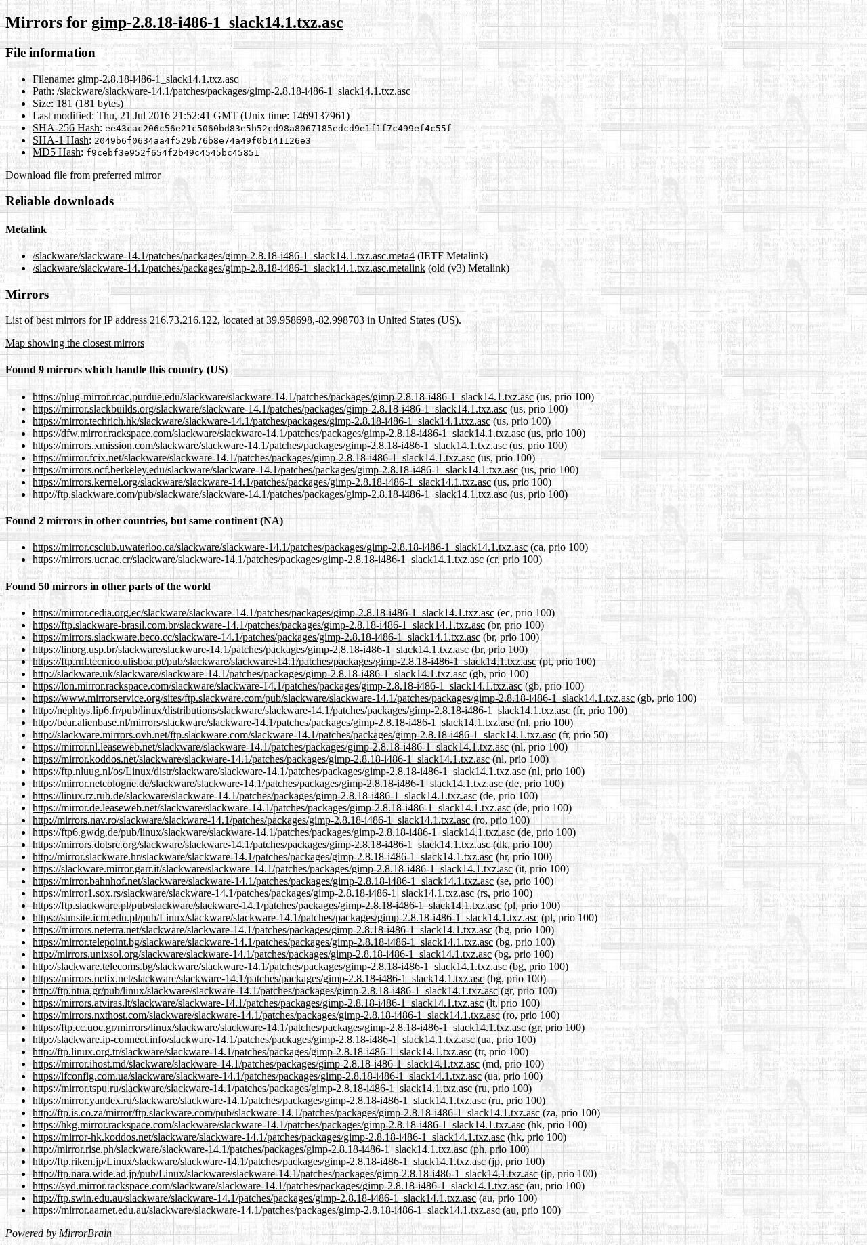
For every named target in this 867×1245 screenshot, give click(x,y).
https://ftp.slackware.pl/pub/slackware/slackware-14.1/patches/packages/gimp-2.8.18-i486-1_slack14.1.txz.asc (267, 905)
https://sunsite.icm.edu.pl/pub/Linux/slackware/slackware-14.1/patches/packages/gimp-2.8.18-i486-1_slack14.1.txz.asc (285, 917)
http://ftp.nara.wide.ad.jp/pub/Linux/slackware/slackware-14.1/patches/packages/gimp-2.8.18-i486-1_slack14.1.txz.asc (285, 1173)
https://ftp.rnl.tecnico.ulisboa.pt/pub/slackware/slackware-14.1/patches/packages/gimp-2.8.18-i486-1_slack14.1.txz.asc (284, 661)
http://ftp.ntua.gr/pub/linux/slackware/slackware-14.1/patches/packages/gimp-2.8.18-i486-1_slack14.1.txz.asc (265, 990)
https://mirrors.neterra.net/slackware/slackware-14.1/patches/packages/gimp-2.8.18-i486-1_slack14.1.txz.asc (262, 929)
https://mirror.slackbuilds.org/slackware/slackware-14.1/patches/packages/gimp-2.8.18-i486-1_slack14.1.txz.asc (270, 409)
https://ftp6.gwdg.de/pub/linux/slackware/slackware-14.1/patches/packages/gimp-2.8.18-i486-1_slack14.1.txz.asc (274, 832)
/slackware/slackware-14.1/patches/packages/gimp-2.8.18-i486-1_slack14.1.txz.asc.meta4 (224, 255)
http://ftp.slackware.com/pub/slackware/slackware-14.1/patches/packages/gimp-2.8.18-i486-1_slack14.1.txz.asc (270, 494)
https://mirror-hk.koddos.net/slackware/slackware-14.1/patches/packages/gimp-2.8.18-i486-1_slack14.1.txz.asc (269, 1137)
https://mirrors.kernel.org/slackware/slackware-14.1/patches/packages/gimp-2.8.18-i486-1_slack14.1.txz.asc (262, 482)
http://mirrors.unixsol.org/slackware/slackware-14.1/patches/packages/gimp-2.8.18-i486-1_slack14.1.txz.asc (262, 954)
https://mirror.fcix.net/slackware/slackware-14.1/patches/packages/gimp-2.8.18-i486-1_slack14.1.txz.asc (254, 457)
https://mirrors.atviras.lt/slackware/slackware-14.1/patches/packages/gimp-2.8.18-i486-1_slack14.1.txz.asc (258, 1003)
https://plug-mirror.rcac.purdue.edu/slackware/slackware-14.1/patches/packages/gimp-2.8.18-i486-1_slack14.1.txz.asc (283, 396)
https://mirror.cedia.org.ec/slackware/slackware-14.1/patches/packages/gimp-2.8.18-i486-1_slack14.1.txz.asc (263, 612)
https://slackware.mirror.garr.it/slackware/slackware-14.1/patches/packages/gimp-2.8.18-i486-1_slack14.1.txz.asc (273, 868)
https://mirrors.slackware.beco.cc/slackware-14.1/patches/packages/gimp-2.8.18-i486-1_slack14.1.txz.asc (256, 637)
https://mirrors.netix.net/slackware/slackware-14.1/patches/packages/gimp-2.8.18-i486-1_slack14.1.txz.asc (258, 978)
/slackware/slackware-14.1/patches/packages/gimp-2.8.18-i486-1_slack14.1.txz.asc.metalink (229, 268)
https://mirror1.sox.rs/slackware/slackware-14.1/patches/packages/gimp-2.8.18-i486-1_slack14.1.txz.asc (253, 893)
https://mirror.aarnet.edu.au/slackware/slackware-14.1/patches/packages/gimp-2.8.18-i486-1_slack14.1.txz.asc (266, 1210)
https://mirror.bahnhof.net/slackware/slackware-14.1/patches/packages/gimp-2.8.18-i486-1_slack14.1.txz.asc (263, 881)
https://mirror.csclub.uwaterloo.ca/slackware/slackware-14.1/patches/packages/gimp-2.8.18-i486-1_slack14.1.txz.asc (280, 547)
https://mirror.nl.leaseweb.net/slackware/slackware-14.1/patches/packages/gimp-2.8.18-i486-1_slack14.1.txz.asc (271, 747)
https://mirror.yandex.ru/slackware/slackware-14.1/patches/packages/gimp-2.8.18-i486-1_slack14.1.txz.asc (259, 1100)
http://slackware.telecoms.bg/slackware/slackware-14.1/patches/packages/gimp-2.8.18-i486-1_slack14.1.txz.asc (270, 966)
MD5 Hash (57, 152)
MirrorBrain (85, 1233)
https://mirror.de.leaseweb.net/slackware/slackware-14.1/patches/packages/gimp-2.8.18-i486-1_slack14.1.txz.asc (272, 808)
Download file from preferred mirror (83, 175)
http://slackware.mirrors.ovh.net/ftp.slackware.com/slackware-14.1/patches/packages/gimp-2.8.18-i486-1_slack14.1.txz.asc (294, 734)
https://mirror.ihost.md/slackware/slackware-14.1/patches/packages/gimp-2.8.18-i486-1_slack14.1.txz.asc (256, 1064)
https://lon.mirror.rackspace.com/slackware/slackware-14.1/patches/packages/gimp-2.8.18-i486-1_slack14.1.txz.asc (277, 686)
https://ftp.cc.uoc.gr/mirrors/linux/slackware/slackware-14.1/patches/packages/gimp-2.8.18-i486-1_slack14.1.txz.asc (279, 1027)
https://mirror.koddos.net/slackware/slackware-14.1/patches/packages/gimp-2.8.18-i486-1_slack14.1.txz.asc (261, 759)
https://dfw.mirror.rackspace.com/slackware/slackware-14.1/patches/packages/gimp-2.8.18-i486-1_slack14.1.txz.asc (279, 433)
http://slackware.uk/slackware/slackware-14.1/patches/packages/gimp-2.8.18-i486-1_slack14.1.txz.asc (250, 673)
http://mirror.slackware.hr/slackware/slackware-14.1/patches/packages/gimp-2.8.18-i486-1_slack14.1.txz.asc (263, 856)
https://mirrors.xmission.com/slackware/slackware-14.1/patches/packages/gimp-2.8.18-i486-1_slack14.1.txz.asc (270, 445)
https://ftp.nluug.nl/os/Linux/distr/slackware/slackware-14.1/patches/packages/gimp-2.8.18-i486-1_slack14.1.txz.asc (279, 771)
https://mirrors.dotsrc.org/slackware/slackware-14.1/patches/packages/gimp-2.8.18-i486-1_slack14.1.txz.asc (261, 844)
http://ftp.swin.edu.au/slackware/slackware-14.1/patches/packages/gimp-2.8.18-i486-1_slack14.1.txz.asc (254, 1198)
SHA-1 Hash (61, 140)
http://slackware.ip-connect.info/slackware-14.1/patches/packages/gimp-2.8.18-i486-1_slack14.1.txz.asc (254, 1039)
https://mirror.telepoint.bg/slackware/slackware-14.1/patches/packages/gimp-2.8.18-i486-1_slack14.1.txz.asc (263, 942)
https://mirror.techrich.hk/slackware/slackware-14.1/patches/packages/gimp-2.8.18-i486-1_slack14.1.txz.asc (261, 421)
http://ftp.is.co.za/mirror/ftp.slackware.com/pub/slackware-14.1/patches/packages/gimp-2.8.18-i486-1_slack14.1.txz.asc (286, 1112)
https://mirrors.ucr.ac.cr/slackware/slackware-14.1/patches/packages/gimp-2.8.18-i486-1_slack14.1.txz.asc (258, 559)
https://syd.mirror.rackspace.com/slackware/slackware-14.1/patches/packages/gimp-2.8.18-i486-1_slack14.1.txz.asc (278, 1185)
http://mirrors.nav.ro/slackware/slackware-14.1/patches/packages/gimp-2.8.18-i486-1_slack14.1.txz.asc (251, 820)
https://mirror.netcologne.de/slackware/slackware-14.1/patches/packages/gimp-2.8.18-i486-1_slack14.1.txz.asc (268, 783)
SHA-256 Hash (66, 127)
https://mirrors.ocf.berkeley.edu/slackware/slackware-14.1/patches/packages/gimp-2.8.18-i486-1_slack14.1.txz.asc (275, 470)
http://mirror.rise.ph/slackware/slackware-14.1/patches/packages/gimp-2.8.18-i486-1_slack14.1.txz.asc (250, 1149)
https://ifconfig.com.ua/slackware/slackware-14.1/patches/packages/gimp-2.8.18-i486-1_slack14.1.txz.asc (257, 1076)
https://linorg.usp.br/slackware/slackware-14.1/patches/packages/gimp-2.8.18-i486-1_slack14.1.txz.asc (251, 649)
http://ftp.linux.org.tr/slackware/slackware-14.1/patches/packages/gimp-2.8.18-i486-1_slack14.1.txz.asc (252, 1051)
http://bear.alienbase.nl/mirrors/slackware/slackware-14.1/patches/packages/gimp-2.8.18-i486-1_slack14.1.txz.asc (273, 722)
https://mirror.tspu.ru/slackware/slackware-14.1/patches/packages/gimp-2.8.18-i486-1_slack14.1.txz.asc (252, 1088)
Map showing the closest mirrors (74, 343)
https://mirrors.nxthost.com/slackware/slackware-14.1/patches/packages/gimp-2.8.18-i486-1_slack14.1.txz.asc (266, 1015)
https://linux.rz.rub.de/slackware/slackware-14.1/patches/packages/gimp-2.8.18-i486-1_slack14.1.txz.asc (255, 795)
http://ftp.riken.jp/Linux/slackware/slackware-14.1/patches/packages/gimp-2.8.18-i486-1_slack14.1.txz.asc (259, 1161)
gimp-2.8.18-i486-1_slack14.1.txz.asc (217, 22)
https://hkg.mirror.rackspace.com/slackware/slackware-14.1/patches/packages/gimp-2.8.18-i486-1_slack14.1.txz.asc (279, 1125)
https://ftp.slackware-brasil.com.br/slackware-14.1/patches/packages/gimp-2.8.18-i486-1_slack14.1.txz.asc (259, 625)
